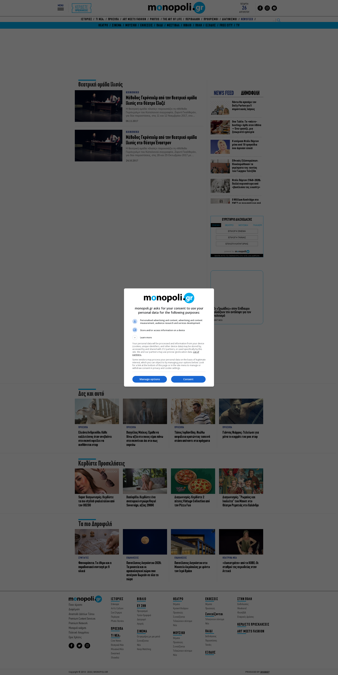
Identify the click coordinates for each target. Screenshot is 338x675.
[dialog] (169, 337)
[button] (169, 337)
